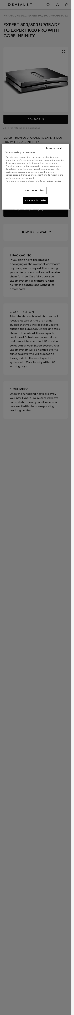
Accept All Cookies (35, 200)
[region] (36, 176)
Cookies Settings (35, 190)
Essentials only (54, 148)
